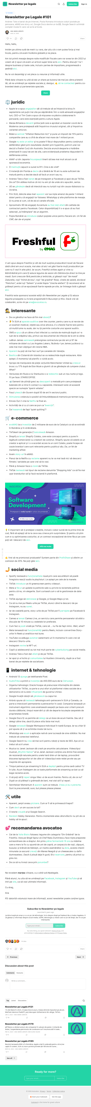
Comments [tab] (10, 973)
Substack (34, 1102)
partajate (64, 611)
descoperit (45, 381)
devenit (30, 123)
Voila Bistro (24, 834)
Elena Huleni (35, 1032)
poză (22, 626)
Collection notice (58, 1091)
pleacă (18, 392)
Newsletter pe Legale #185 (19, 1041)
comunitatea (36, 658)
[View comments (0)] (16, 38)
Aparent (13, 351)
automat (33, 638)
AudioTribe (14, 681)
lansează (21, 726)
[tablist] (14, 973)
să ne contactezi (66, 83)
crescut (76, 363)
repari (27, 777)
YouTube (72, 878)
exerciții (49, 405)
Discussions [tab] (22, 1001)
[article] (45, 1012)
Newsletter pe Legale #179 (19, 1024)
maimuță (15, 167)
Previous (13, 957)
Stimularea (14, 397)
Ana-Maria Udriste (17, 31)
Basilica (13, 355)
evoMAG (13, 424)
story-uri (19, 454)
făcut (19, 588)
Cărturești (68, 681)
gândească (39, 696)
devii (16, 807)
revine (23, 645)
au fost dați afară (56, 205)
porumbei (42, 862)
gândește (20, 186)
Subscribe (73, 4)
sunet (29, 606)
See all (9, 1058)
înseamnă (17, 409)
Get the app (56, 1097)
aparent (40, 194)
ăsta (67, 848)
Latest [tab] (13, 1001)
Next (79, 957)
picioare (35, 803)
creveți (33, 851)
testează (20, 470)
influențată (36, 692)
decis (35, 171)
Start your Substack (39, 1097)
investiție (26, 424)
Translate (10, 13)
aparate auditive (30, 321)
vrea (29, 741)
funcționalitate (35, 576)
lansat (22, 436)
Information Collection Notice (45, 933)
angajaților (30, 108)
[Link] (2, 102)
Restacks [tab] (20, 973)
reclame (35, 458)
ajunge (23, 676)
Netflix (32, 401)
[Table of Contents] (2, 553)
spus (18, 332)
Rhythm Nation (25, 752)
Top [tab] (7, 1001)
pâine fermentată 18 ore (58, 841)
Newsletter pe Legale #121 (19, 1007)
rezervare (59, 854)
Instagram (60, 878)
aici (59, 62)
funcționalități (35, 630)
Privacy (42, 1091)
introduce (32, 216)
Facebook (49, 878)
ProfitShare (65, 557)
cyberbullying (62, 649)
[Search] (59, 4)
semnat (21, 134)
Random (13, 816)
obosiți (46, 317)
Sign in (84, 4)
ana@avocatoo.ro (37, 302)
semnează (29, 340)
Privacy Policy (62, 933)
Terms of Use (56, 931)
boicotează (39, 432)
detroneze (31, 599)
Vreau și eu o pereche (70, 785)
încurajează (36, 159)
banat (31, 179)
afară (35, 654)
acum (26, 733)
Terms (49, 1091)
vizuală (21, 812)
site (14, 882)
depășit (52, 766)
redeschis (53, 374)
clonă (35, 466)
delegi (42, 718)
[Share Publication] (63, 4)
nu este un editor (25, 141)
